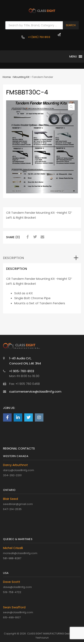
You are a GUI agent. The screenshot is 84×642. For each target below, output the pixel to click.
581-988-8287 (12, 558)
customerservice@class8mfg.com (35, 391)
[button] (73, 56)
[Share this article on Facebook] (27, 237)
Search (71, 25)
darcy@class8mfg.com (18, 470)
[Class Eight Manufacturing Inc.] (42, 12)
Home (7, 77)
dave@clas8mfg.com (17, 587)
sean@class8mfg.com (18, 612)
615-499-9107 (12, 617)
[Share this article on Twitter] (34, 237)
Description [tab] (13, 258)
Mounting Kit (21, 77)
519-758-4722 (12, 592)
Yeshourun (42, 637)
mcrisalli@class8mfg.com (20, 553)
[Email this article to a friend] (41, 237)
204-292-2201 (12, 475)
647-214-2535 (12, 509)
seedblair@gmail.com (18, 504)
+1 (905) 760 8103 (36, 37)
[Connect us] (7, 417)
